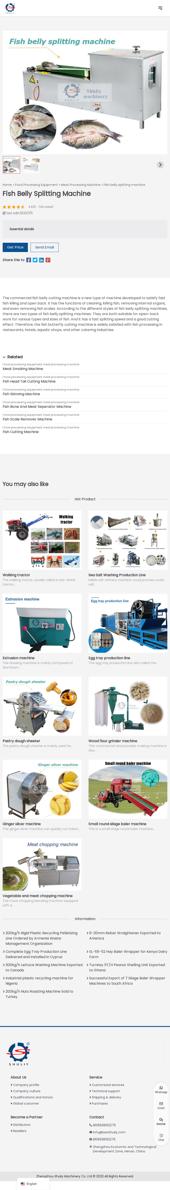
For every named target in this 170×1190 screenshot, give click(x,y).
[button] (31, 165)
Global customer (26, 1103)
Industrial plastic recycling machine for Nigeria (39, 981)
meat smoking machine (23, 368)
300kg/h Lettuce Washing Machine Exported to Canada (44, 967)
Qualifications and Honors (33, 1097)
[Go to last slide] (9, 164)
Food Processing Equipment (36, 185)
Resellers (19, 1131)
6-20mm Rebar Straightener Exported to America (125, 935)
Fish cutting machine (21, 431)
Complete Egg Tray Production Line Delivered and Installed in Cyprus (36, 954)
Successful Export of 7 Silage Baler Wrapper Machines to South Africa (127, 981)
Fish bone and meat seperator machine (37, 406)
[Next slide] (160, 164)
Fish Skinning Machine (21, 394)
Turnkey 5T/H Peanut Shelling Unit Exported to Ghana (127, 967)
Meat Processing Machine (80, 185)
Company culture (27, 1091)
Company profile (26, 1085)
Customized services (108, 1085)
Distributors (22, 1125)
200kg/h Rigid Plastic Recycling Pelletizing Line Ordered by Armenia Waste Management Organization (41, 938)
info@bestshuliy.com (109, 1132)
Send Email (44, 247)
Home (7, 185)
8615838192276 (104, 1125)
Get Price (15, 247)
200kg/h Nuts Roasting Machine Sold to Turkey (39, 994)
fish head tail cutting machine (29, 381)
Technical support (106, 1091)
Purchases (100, 1103)
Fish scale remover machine (27, 419)
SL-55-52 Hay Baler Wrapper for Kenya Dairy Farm (128, 954)
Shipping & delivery (106, 1097)
